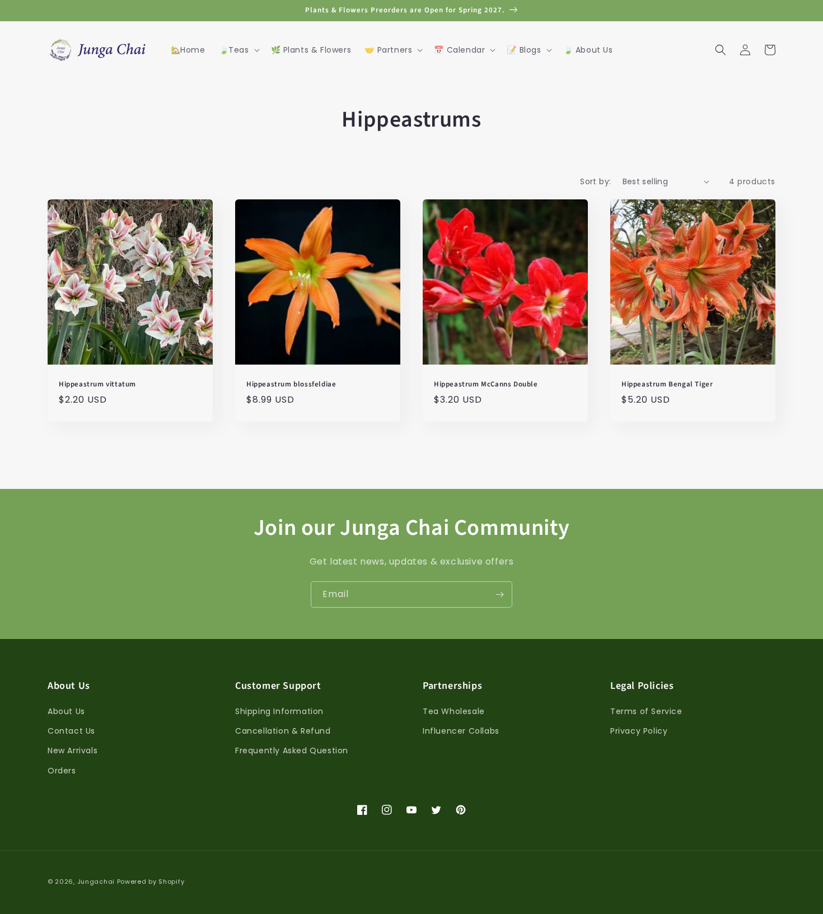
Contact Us (71, 730)
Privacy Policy (638, 730)
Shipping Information (279, 711)
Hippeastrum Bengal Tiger (667, 384)
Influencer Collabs (461, 730)
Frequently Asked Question (291, 750)
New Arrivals (72, 750)
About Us (66, 711)
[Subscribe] (499, 594)
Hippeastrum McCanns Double (486, 384)
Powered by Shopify (151, 881)
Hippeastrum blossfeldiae (291, 384)
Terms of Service (646, 711)
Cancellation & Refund (283, 730)
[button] (238, 50)
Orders (62, 770)
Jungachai (96, 881)
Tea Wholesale (454, 711)
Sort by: (595, 181)
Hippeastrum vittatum (97, 384)
